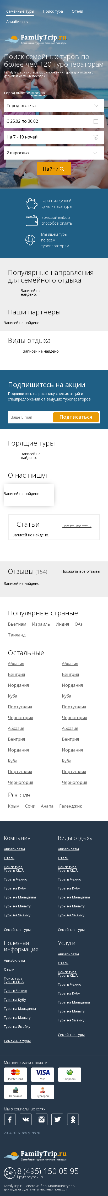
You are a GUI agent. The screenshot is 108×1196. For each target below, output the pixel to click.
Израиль (41, 624)
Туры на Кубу (15, 888)
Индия (62, 624)
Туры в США (14, 870)
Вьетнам (17, 624)
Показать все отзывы (80, 571)
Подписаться (76, 416)
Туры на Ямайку (17, 915)
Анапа (47, 806)
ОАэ (79, 624)
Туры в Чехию (15, 879)
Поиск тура (53, 11)
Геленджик (70, 806)
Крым (13, 806)
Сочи (30, 806)
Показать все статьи (76, 526)
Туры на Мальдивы (20, 897)
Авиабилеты (17, 21)
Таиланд (17, 635)
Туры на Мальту (17, 906)
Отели (77, 11)
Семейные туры (20, 11)
